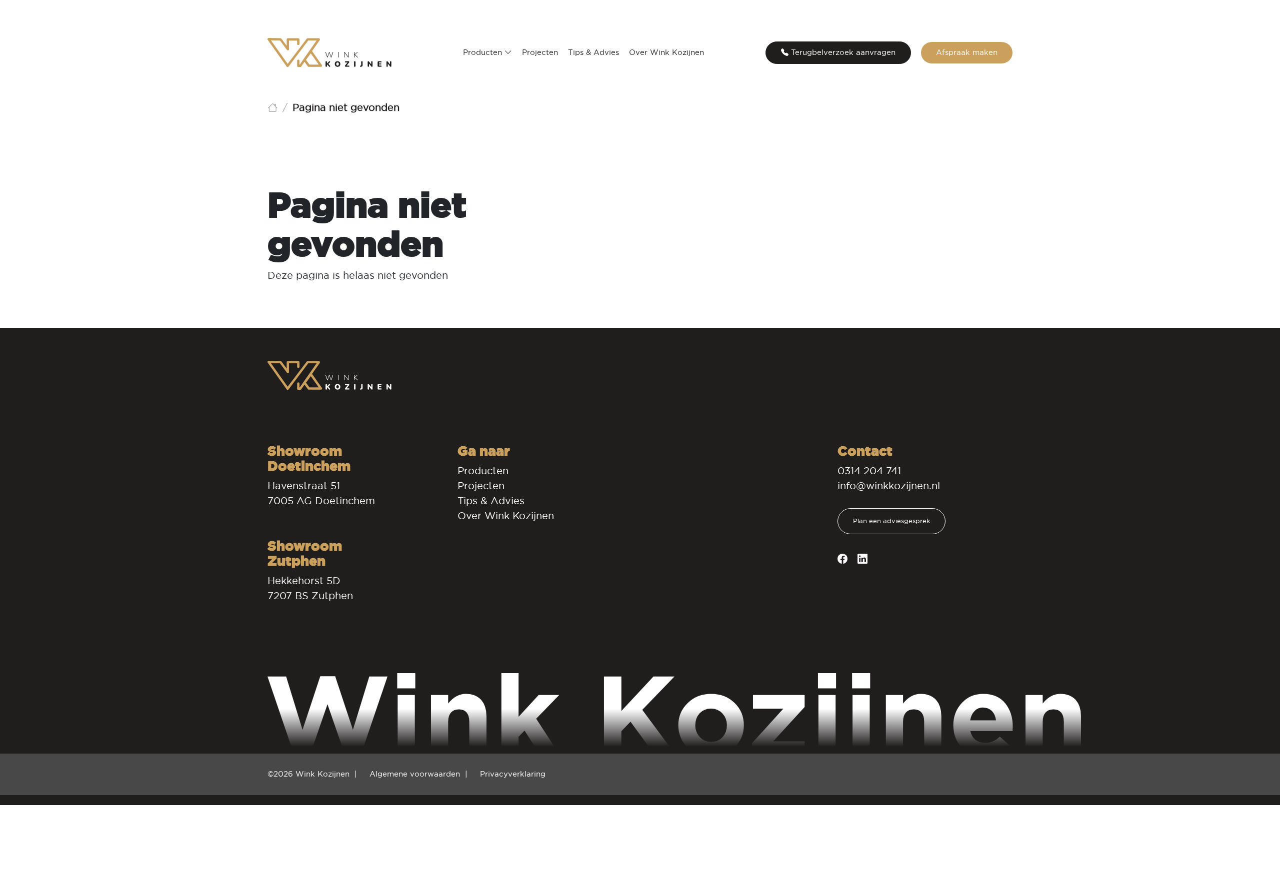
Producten (483, 52)
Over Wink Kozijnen (666, 52)
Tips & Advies (593, 52)
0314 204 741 (869, 470)
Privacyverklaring (513, 774)
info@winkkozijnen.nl (889, 485)
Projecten (540, 52)
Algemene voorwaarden (415, 774)
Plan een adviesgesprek (891, 521)
